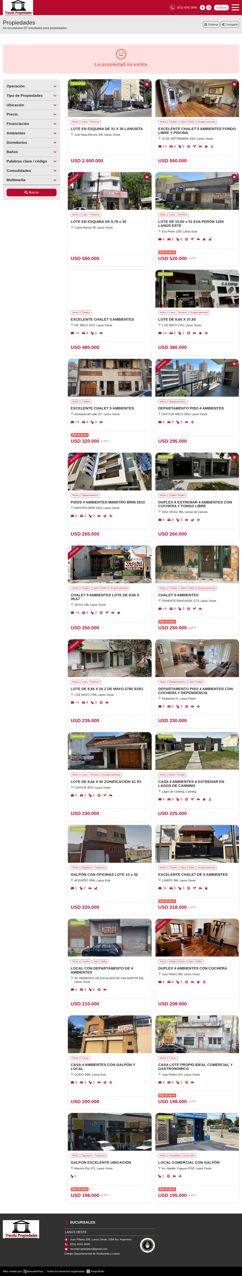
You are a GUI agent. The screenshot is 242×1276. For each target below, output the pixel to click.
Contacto (221, 7)
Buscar (34, 192)
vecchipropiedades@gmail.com (88, 1248)
